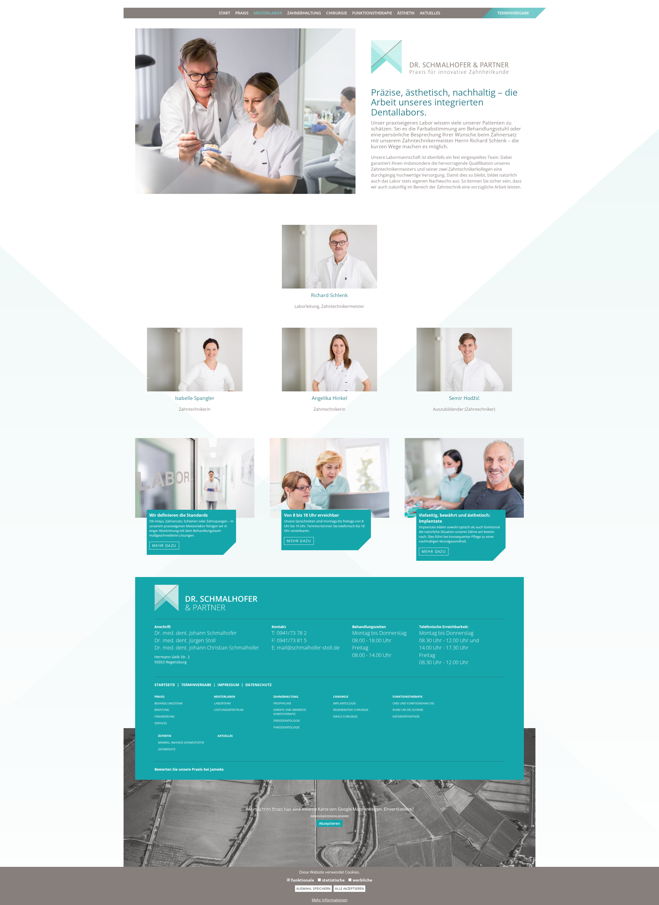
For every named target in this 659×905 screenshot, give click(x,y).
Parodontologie (286, 727)
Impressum (228, 684)
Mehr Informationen (330, 899)
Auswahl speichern (313, 888)
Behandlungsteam (168, 703)
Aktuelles (430, 12)
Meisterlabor (268, 12)
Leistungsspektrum (228, 710)
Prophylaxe (282, 703)
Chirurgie (336, 12)
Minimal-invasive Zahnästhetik (181, 742)
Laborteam (222, 703)
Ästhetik (406, 12)
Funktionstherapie (372, 12)
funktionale (302, 880)
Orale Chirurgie (345, 716)
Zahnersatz (166, 749)
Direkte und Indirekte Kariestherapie (289, 712)
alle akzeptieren (349, 888)
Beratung (161, 710)
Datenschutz (258, 684)
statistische (333, 880)
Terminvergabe (513, 12)
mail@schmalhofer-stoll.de (308, 647)
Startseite (164, 684)
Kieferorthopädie (406, 716)
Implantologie (344, 703)
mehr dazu (164, 545)
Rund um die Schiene (408, 710)
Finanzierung (164, 716)
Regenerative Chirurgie (350, 710)
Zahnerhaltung (304, 12)
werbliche (362, 880)
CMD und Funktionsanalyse (413, 703)
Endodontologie (286, 720)
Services (160, 723)
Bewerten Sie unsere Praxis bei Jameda (188, 769)
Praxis (241, 12)
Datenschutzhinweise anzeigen (329, 815)
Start (224, 12)
